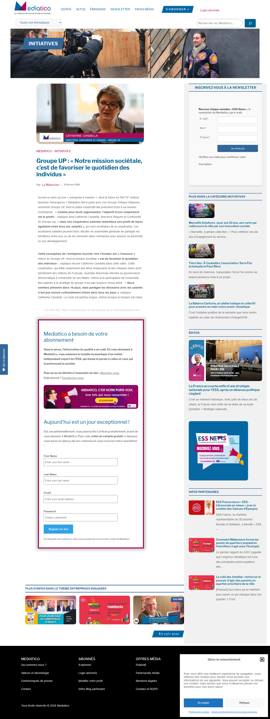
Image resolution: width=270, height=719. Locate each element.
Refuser (244, 702)
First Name (50, 456)
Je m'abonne (4, 358)
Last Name (50, 474)
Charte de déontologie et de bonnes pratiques (234, 712)
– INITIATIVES (61, 151)
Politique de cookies (199, 712)
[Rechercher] (250, 23)
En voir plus (169, 634)
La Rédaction (50, 185)
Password (50, 511)
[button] (262, 659)
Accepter (203, 702)
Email (47, 492)
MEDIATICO (44, 151)
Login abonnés (209, 10)
